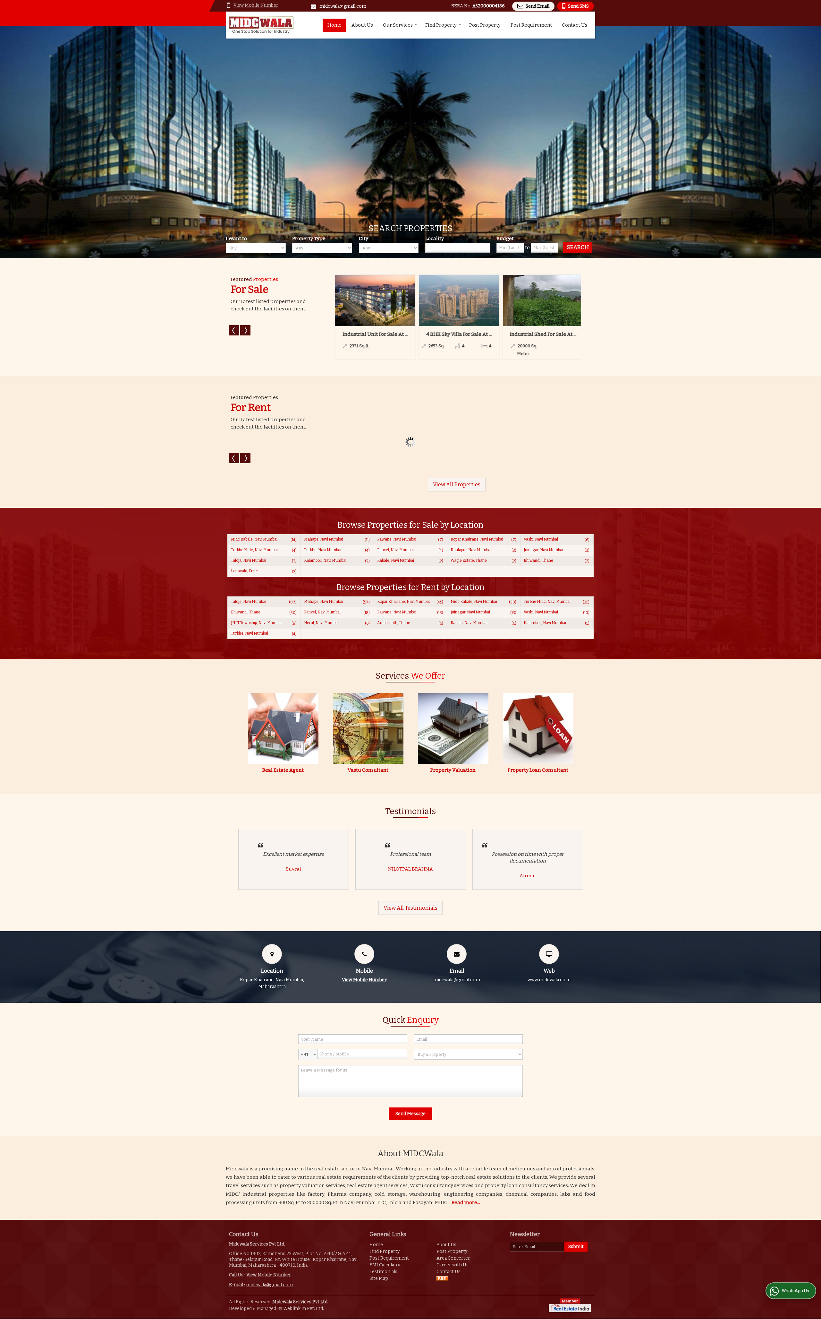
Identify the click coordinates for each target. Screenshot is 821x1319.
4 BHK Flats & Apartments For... (577, 334)
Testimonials (383, 1271)
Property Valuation (453, 770)
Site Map (378, 1278)
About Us (362, 25)
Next (245, 330)
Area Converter (453, 1258)
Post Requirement (531, 25)
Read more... (466, 1202)
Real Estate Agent (283, 770)
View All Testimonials (410, 908)
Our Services (398, 25)
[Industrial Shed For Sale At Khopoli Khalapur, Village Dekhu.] (409, 300)
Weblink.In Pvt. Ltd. (303, 1308)
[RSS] (442, 1278)
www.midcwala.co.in (549, 980)
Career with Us (452, 1265)
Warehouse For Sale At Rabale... (493, 334)
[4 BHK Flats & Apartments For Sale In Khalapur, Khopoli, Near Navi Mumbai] (577, 300)
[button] (255, 5)
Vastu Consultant (368, 770)
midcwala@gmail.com (342, 6)
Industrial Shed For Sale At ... (409, 334)
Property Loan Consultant (538, 770)
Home (334, 25)
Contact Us (574, 25)
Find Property (441, 25)
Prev (234, 330)
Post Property (485, 25)
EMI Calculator (385, 1265)
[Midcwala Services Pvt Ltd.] (261, 25)
